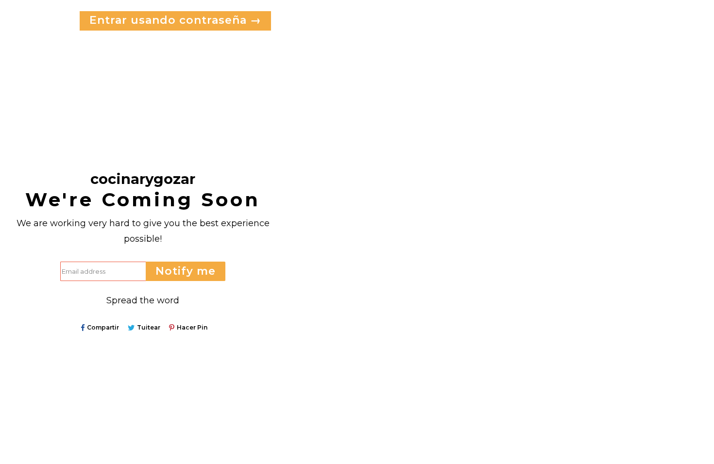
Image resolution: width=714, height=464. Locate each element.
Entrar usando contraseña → (175, 20)
